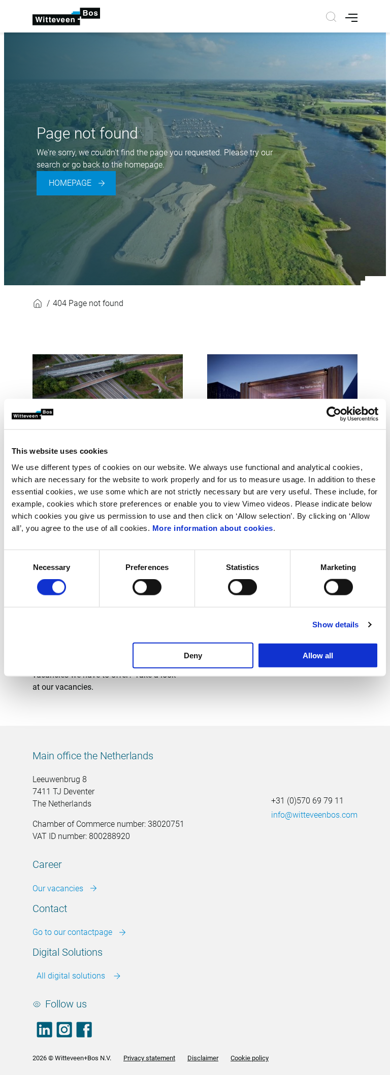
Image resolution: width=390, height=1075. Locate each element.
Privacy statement (149, 1058)
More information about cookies (212, 527)
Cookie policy (250, 1058)
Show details (335, 624)
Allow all (318, 655)
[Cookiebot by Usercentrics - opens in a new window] (333, 414)
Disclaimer (202, 1058)
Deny (193, 655)
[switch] (147, 587)
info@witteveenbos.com (314, 815)
